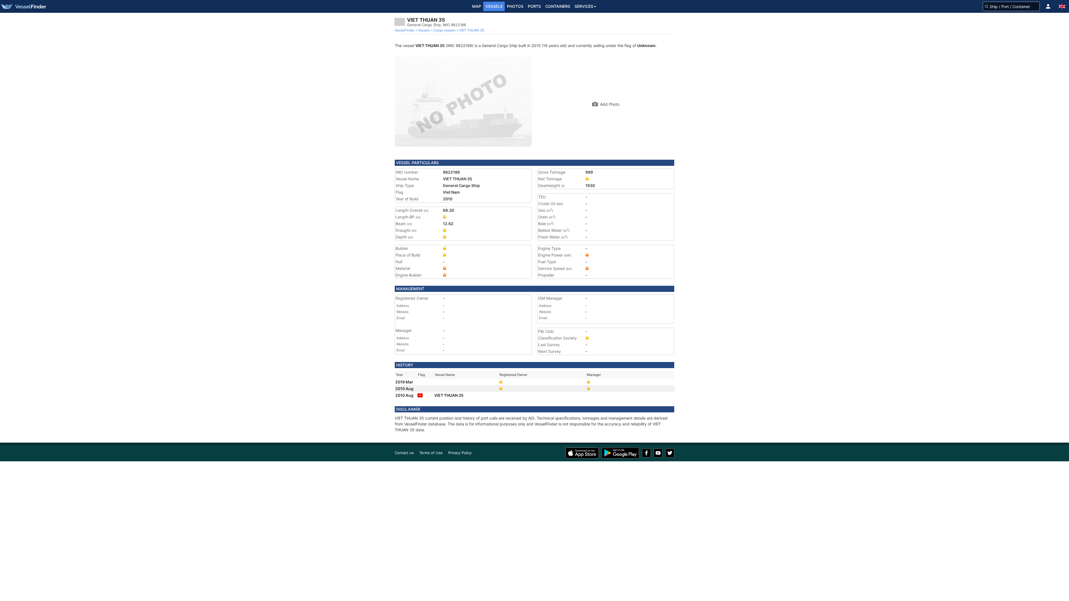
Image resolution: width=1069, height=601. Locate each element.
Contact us (404, 452)
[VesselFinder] (23, 6)
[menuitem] (405, 30)
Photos (515, 6)
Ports (534, 6)
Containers (557, 6)
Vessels (494, 6)
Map (476, 6)
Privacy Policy (460, 452)
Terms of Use (431, 452)
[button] (1048, 6)
